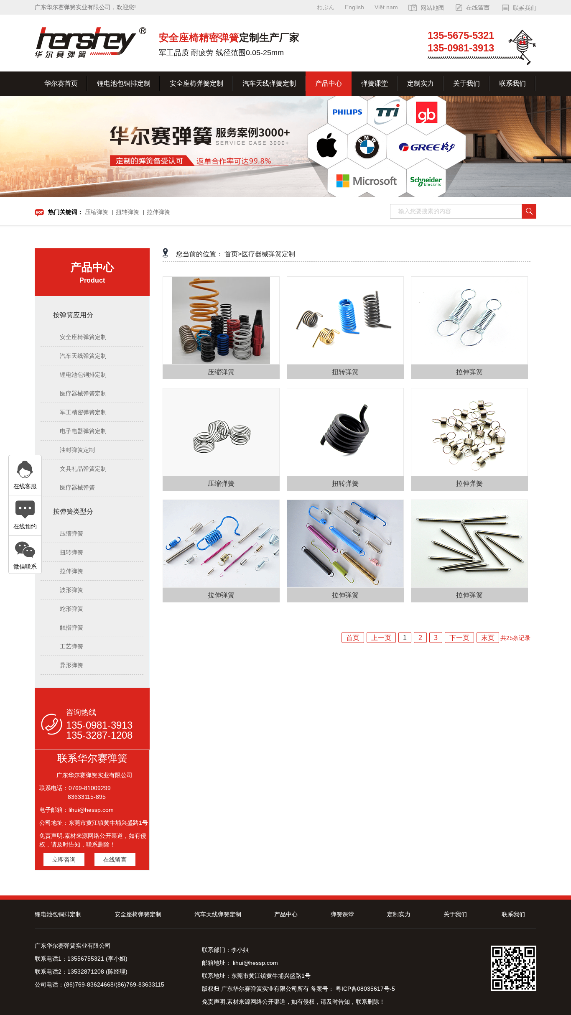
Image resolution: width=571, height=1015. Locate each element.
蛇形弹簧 (71, 608)
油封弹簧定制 (77, 449)
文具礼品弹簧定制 (83, 468)
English (354, 7)
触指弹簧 (71, 627)
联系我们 (512, 83)
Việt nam (386, 7)
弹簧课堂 (374, 83)
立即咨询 (64, 859)
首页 (352, 637)
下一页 (459, 637)
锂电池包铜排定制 (123, 83)
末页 (488, 637)
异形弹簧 (71, 665)
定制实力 (420, 83)
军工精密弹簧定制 (83, 412)
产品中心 (328, 83)
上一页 (381, 637)
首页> (233, 254)
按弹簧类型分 (73, 511)
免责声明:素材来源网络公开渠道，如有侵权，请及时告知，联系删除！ (293, 1001)
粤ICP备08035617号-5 (364, 988)
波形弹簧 (71, 590)
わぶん (325, 7)
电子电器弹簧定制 (83, 431)
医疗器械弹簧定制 (83, 393)
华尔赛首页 (61, 83)
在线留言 (115, 859)
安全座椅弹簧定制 (196, 83)
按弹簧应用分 (73, 315)
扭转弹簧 (127, 212)
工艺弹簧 (71, 646)
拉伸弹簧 (158, 212)
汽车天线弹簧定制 (269, 83)
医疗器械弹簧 (77, 487)
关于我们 (466, 83)
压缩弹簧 (96, 212)
